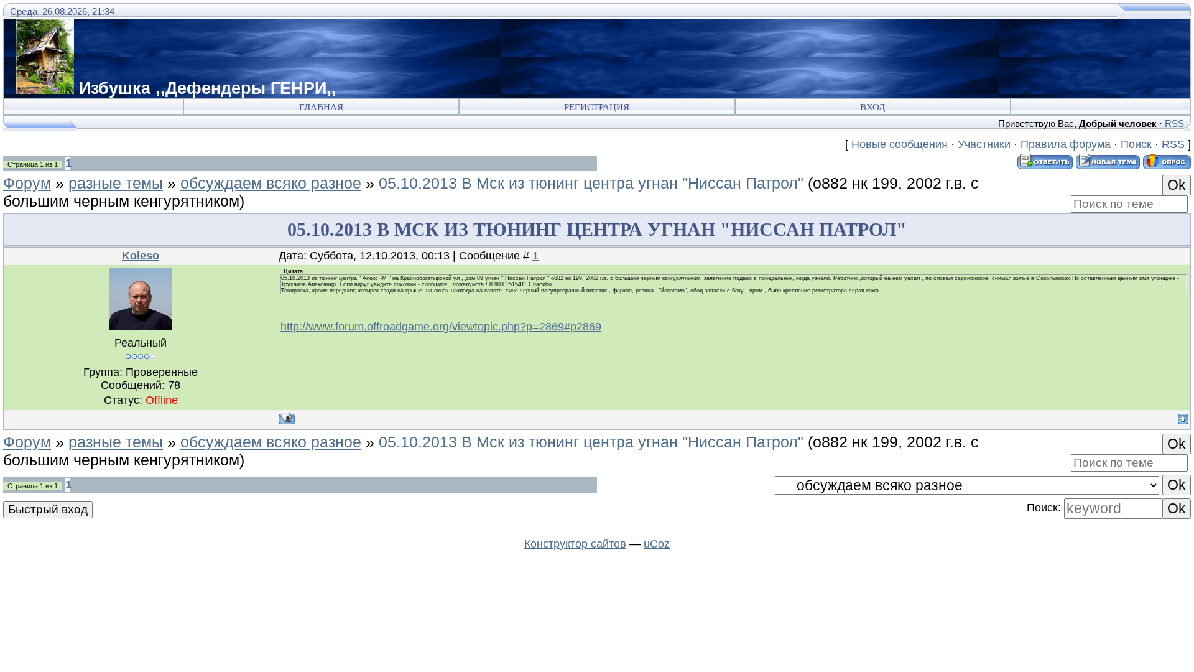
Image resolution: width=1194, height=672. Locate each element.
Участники (984, 144)
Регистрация (596, 107)
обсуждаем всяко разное (270, 183)
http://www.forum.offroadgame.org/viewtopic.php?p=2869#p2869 (440, 326)
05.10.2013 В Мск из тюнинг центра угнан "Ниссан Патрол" (591, 183)
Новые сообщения (899, 144)
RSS (1174, 123)
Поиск (1136, 144)
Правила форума (1065, 144)
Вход (872, 107)
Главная (321, 107)
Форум (27, 183)
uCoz (657, 544)
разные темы (115, 183)
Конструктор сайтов (575, 544)
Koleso (140, 256)
